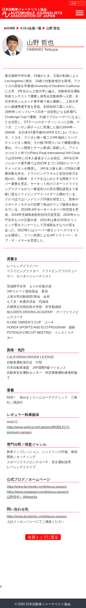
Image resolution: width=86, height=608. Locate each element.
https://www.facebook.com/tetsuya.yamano (37, 486)
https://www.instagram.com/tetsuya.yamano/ (38, 492)
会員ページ (77, 3)
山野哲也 (13, 497)
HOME (10, 28)
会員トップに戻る (43, 537)
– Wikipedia (28, 497)
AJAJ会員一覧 (30, 28)
